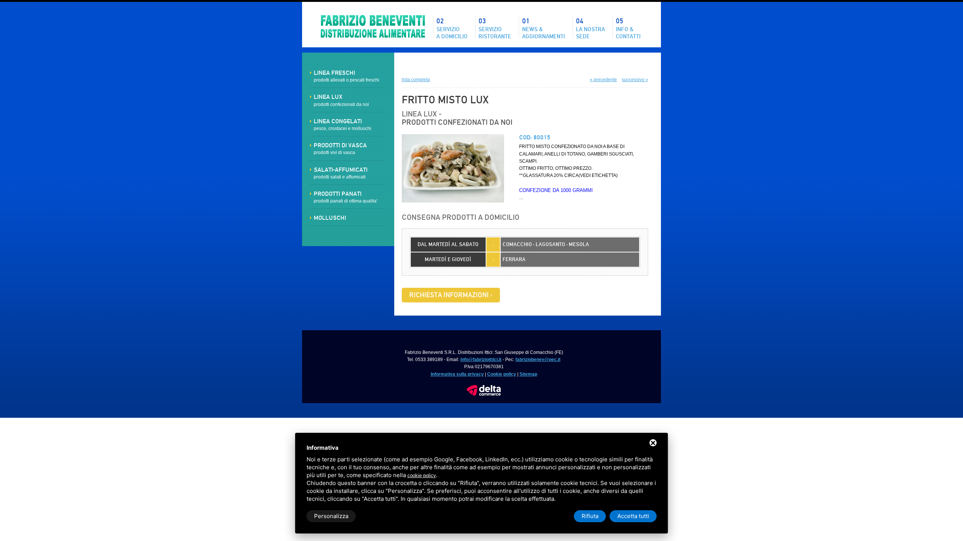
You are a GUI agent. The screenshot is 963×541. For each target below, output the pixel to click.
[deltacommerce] (484, 388)
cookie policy (421, 475)
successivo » (635, 79)
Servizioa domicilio (452, 27)
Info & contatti (628, 27)
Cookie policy (501, 374)
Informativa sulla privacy (457, 374)
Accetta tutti (633, 516)
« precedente (603, 79)
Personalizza (331, 516)
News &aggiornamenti (543, 27)
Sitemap (528, 374)
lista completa (416, 79)
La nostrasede (590, 27)
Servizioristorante (494, 27)
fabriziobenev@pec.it (537, 359)
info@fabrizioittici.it (480, 359)
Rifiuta (590, 516)
